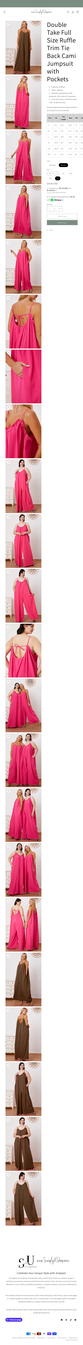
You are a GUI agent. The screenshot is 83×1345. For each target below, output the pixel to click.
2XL (71, 173)
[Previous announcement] (4, 3)
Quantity (49, 204)
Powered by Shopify (29, 1338)
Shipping (49, 192)
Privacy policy (51, 1338)
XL (64, 173)
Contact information (72, 1340)
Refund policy (41, 1338)
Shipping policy (73, 1338)
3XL (51, 178)
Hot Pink (53, 165)
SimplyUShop (20, 1338)
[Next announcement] (78, 3)
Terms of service (62, 1338)
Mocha (63, 165)
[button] (4, 12)
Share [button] (51, 230)
